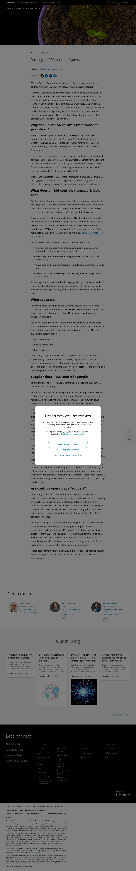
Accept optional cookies (68, 444)
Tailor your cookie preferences (68, 455)
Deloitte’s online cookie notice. (73, 434)
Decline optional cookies (68, 449)
